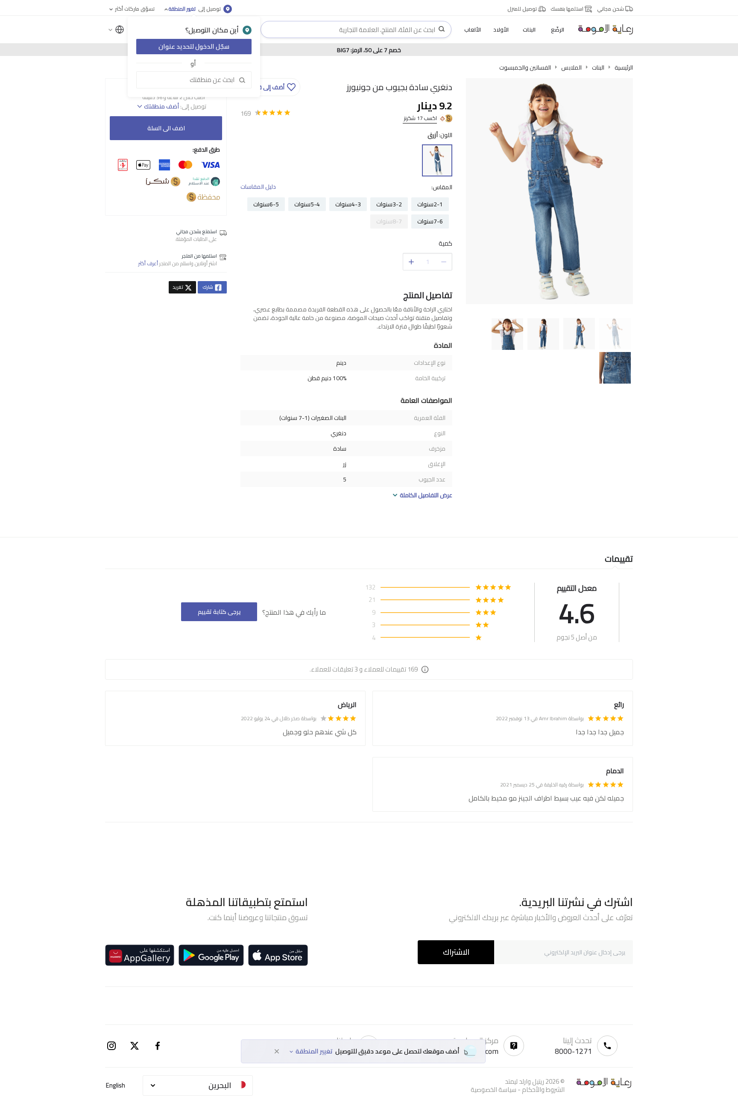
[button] (271, 87)
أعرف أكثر (148, 263)
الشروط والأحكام (543, 1089)
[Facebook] (157, 1046)
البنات (598, 67)
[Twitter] (134, 1046)
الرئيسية (624, 67)
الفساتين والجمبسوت (525, 67)
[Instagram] (111, 1046)
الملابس (571, 67)
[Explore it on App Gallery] (139, 955)
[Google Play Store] (211, 955)
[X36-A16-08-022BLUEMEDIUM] (437, 160)
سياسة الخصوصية (493, 1089)
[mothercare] (602, 29)
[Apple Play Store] (278, 955)
